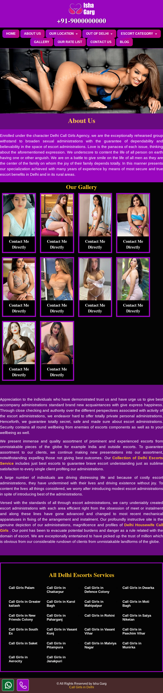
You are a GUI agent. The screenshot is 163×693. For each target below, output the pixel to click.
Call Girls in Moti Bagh (135, 604)
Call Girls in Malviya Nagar (100, 645)
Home (11, 33)
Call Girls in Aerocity (18, 659)
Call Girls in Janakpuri (56, 659)
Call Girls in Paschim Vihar (133, 631)
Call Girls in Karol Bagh (61, 604)
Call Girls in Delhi (81, 687)
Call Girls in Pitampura (56, 645)
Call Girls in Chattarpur (56, 590)
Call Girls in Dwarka (138, 588)
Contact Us (101, 42)
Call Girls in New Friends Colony (22, 617)
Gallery (41, 42)
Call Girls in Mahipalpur (93, 604)
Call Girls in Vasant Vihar (99, 631)
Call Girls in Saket (23, 643)
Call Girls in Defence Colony (96, 590)
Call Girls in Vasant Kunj (62, 631)
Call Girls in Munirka (131, 645)
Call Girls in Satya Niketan (136, 617)
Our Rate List (70, 42)
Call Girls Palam (21, 588)
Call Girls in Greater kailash (25, 604)
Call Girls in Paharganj (56, 617)
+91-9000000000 (81, 20)
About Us (32, 33)
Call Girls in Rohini (99, 615)
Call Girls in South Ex (23, 631)
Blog (124, 42)
